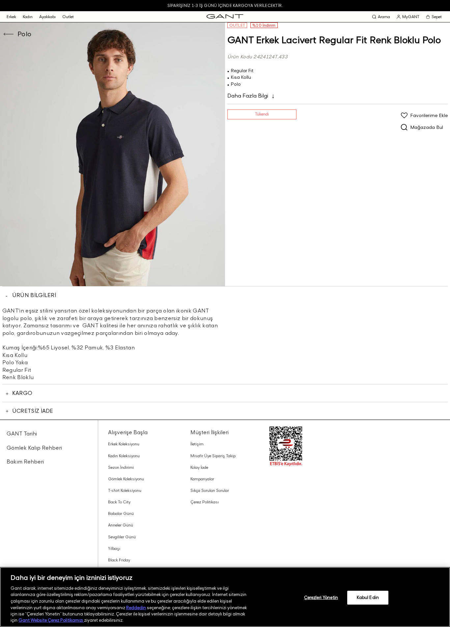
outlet (68, 16)
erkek (11, 16)
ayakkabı (47, 16)
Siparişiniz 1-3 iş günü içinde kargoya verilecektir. (225, 5)
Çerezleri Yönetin (321, 597)
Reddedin (136, 607)
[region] (225, 597)
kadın (28, 16)
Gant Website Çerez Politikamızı (51, 620)
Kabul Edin (368, 597)
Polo (24, 34)
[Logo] (225, 16)
